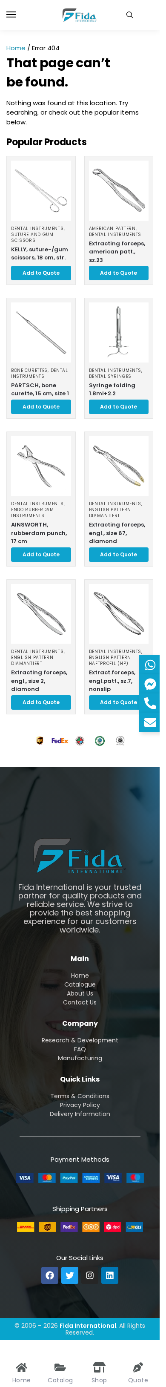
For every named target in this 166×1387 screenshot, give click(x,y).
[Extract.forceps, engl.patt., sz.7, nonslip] (119, 614)
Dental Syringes (110, 376)
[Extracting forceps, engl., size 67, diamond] (119, 466)
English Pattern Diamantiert (110, 512)
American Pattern (112, 228)
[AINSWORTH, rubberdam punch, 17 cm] (41, 466)
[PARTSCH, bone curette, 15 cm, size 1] (41, 332)
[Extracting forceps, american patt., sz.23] (119, 191)
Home (16, 47)
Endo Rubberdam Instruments (32, 512)
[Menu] (19, 15)
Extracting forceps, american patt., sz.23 (117, 251)
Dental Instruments (37, 228)
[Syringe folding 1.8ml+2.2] (119, 332)
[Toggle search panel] (130, 15)
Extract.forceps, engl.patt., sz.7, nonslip (112, 680)
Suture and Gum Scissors (32, 237)
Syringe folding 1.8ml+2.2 (112, 389)
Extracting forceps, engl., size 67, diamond (117, 533)
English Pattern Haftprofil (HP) (110, 660)
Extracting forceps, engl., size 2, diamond (39, 680)
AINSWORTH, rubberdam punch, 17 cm (39, 533)
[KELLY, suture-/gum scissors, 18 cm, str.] (41, 191)
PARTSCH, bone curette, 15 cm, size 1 (40, 389)
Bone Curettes (29, 370)
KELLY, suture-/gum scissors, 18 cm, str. (39, 253)
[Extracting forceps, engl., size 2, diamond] (41, 614)
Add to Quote (41, 272)
